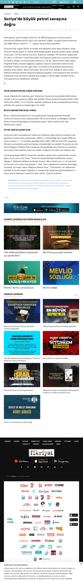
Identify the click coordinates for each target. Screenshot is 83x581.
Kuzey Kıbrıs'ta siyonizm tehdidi (55, 364)
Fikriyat (13, 484)
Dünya (16, 14)
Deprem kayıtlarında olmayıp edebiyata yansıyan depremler (19, 333)
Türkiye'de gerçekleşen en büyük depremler (60, 332)
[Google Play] (51, 215)
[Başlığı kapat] (81, 564)
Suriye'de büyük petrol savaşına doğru (37, 14)
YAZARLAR (34, 7)
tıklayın (37, 194)
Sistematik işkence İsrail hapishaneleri (19, 396)
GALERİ (45, 7)
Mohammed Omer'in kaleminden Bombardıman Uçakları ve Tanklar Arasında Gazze (60, 398)
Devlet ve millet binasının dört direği (18, 430)
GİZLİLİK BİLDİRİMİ (47, 452)
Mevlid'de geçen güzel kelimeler (58, 258)
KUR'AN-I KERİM (23, 7)
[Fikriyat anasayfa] (21, 214)
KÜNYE (58, 452)
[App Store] (38, 215)
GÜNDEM (16, 449)
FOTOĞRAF (67, 449)
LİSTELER (49, 7)
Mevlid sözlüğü (50, 293)
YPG (30, 43)
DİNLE (69, 7)
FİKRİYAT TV (56, 7)
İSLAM (29, 7)
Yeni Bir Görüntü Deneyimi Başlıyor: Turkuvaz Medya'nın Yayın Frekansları (21, 365)
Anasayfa (7, 14)
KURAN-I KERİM (47, 449)
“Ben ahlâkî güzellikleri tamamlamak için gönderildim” (19, 260)
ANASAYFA (8, 449)
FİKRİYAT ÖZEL (63, 7)
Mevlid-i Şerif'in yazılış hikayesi (19, 293)
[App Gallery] (63, 215)
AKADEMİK (40, 7)
